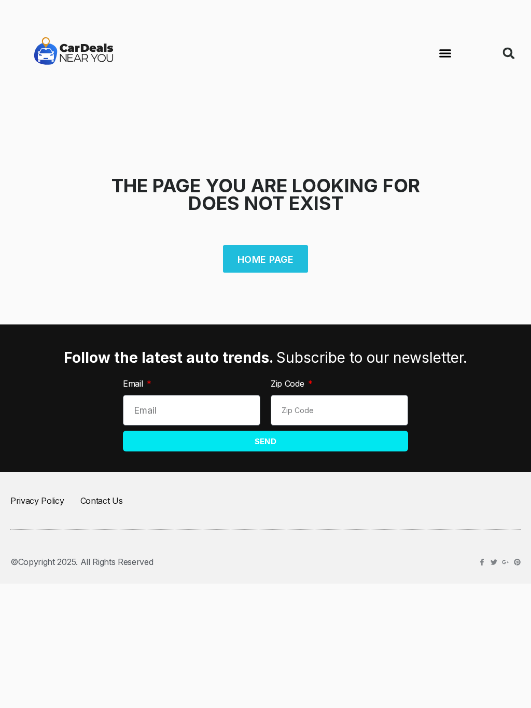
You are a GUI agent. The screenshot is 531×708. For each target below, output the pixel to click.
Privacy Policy (37, 500)
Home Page (265, 259)
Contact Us (101, 500)
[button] (445, 53)
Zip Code (288, 383)
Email (134, 383)
